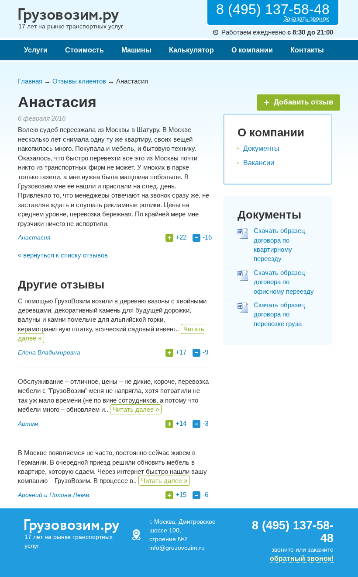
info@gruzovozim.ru (177, 547)
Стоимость (84, 50)
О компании (252, 50)
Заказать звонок (306, 18)
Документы (261, 148)
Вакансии (258, 163)
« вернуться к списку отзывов (63, 255)
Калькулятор (191, 50)
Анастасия (34, 237)
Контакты (307, 50)
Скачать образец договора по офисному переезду (284, 282)
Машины (136, 50)
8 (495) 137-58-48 (273, 9)
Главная (30, 81)
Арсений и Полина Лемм (54, 494)
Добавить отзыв (303, 102)
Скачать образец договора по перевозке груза (279, 314)
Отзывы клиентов (79, 81)
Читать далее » (136, 409)
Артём (28, 423)
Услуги (36, 50)
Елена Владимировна (49, 352)
